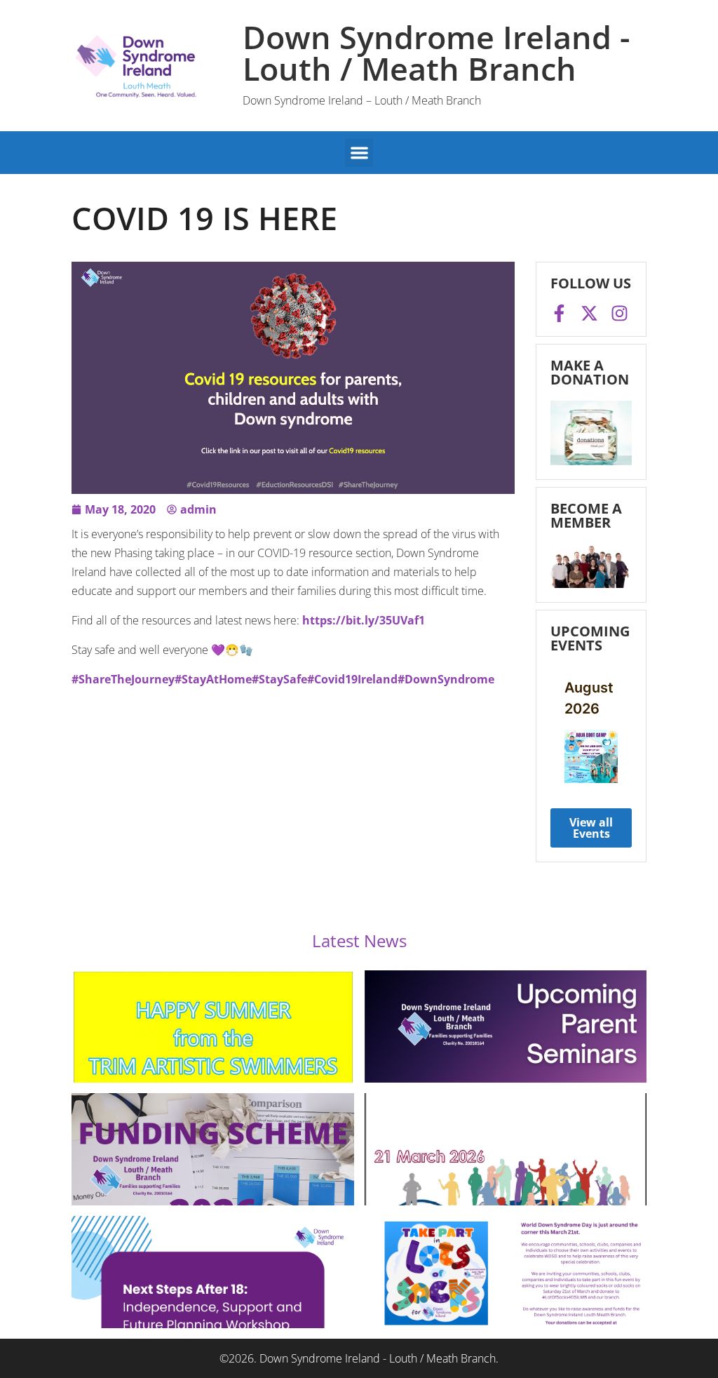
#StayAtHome (213, 679)
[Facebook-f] (559, 313)
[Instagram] (619, 313)
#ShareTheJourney (123, 679)
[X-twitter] (589, 313)
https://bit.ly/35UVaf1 (363, 620)
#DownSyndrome (446, 679)
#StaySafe (279, 679)
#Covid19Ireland (352, 679)
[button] (359, 152)
